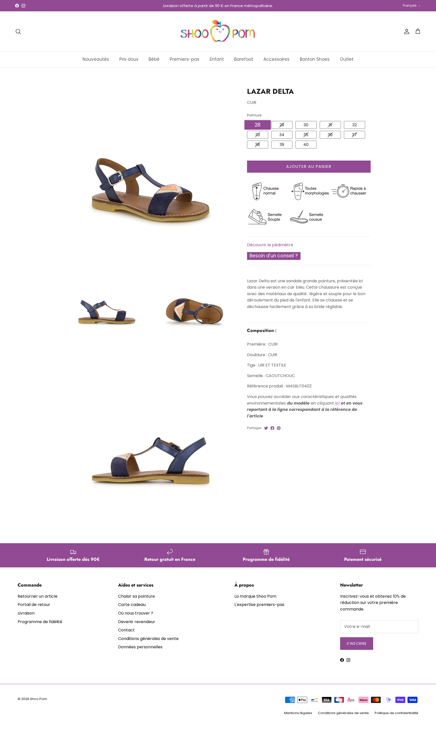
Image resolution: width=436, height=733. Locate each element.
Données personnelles (140, 647)
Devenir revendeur (136, 622)
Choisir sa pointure (136, 596)
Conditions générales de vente (148, 639)
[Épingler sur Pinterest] (279, 428)
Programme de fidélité (40, 622)
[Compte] (406, 31)
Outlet (346, 59)
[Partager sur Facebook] (272, 428)
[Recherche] (18, 31)
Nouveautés (96, 59)
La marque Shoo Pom (255, 596)
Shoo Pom (38, 698)
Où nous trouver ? (135, 613)
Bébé (154, 59)
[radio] (257, 125)
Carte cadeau (132, 604)
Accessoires (276, 59)
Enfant (217, 59)
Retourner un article (38, 596)
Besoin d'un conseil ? (274, 255)
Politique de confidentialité (396, 713)
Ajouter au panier (309, 166)
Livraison (26, 613)
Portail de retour (34, 604)
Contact (126, 630)
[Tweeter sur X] (266, 428)
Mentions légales (298, 713)
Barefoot (243, 59)
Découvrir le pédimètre (270, 245)
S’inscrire (357, 643)
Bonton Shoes (315, 59)
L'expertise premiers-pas (259, 604)
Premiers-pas (184, 59)
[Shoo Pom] (218, 31)
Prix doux (128, 59)
